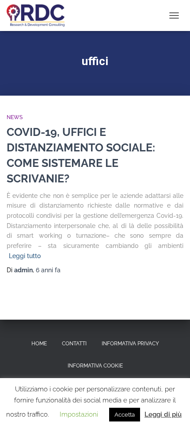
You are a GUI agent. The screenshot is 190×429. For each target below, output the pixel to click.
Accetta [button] (124, 414)
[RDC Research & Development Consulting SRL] (39, 15)
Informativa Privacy (130, 343)
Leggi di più (163, 414)
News (15, 117)
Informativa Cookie (95, 366)
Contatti (74, 343)
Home (39, 343)
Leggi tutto (25, 255)
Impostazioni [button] (79, 414)
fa (48, 270)
